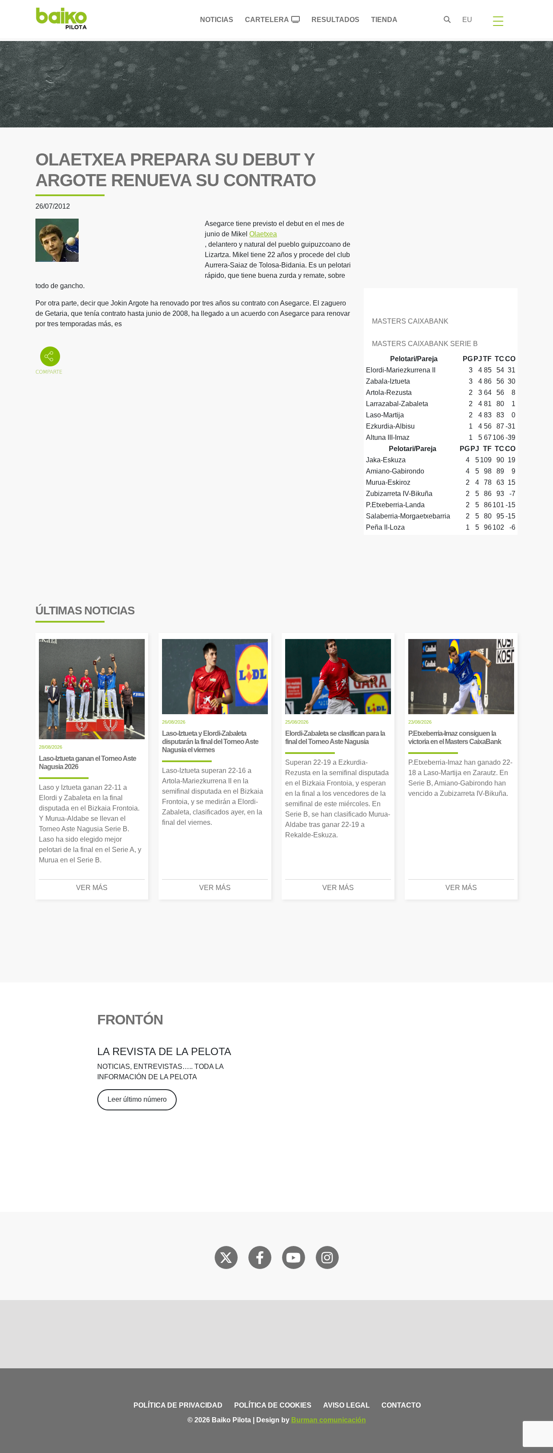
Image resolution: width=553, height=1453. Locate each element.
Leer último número (137, 1099)
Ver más (92, 887)
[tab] (440, 319)
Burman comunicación (328, 1420)
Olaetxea (263, 234)
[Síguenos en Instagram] (327, 1259)
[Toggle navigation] (498, 20)
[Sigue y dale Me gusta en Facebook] (260, 1259)
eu (467, 19)
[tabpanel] (440, 398)
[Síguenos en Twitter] (225, 1259)
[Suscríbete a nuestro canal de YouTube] (293, 1259)
